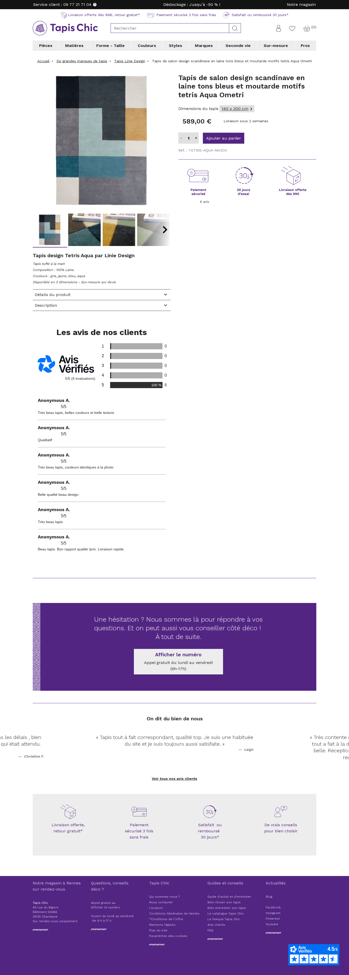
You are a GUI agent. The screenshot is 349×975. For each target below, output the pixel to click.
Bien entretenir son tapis (226, 908)
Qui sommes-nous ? (164, 896)
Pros (305, 45)
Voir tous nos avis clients (174, 778)
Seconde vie (238, 45)
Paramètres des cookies (168, 936)
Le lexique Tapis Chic (223, 919)
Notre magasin (301, 4)
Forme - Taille (110, 45)
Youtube (272, 924)
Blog (269, 896)
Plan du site (158, 930)
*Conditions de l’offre (166, 919)
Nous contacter (161, 902)
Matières (74, 45)
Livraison (156, 908)
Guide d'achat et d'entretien (229, 896)
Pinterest (273, 918)
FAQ (210, 930)
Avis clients (216, 925)
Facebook (273, 907)
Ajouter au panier (223, 138)
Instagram (273, 913)
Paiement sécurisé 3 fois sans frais (139, 831)
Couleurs (147, 45)
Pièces (45, 45)
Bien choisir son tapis (224, 902)
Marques (204, 45)
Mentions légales (162, 925)
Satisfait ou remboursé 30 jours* (210, 831)
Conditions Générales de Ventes (174, 913)
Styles (175, 45)
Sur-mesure (276, 45)
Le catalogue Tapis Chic (225, 913)
